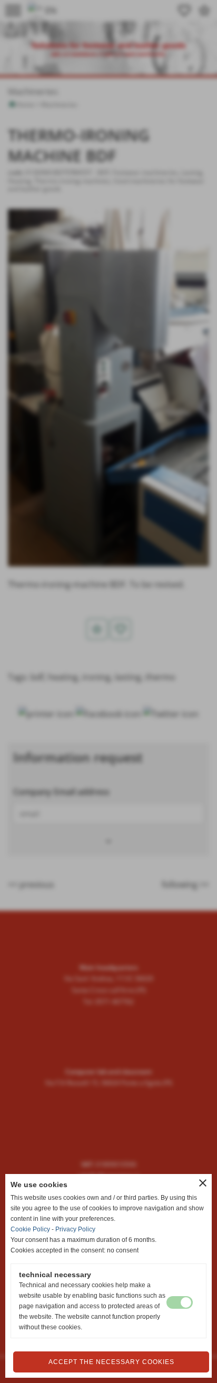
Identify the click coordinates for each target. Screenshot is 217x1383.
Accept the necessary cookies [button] (111, 1362)
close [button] (202, 1183)
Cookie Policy (30, 1229)
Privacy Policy (75, 1229)
